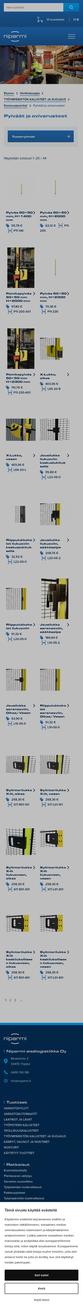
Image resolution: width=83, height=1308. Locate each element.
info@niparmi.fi (21, 1081)
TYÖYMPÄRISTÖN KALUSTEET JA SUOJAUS (35, 99)
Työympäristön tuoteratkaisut (24, 1198)
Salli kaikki (42, 1275)
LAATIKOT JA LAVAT (18, 1119)
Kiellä (41, 1288)
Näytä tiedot (41, 1300)
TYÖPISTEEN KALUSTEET (21, 1125)
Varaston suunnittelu (18, 1181)
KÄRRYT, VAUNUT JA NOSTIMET (27, 1142)
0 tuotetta (63, 19)
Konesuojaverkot (15, 105)
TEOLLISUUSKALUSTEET (21, 1130)
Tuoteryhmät (23, 136)
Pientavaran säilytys (18, 1176)
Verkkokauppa (30, 93)
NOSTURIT (11, 1147)
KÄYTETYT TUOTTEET (19, 1153)
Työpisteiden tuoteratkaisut (23, 1187)
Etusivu (9, 93)
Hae (71, 7)
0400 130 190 (20, 1072)
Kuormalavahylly (15, 1170)
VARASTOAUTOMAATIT (20, 1114)
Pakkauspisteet (14, 1192)
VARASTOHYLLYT (16, 1108)
